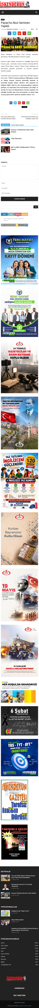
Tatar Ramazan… (16, 138)
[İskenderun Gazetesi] (19, 5)
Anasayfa (3, 16)
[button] (36, 12)
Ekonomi (3, 959)
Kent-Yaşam (4, 945)
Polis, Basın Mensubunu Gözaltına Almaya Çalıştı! (8, 117)
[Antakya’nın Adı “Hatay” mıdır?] (5, 913)
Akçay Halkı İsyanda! (17, 919)
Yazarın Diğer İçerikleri (17, 125)
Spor (2, 951)
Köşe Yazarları (5, 954)
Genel (8, 16)
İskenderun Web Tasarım (25, 1006)
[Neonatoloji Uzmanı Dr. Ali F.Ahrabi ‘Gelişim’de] (5, 887)
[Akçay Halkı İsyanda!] (5, 922)
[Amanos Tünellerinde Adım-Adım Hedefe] (5, 132)
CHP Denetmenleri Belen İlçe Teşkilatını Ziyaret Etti (29, 117)
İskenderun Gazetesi (12, 29)
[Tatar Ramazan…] (5, 140)
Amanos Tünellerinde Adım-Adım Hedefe (23, 893)
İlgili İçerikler (5, 125)
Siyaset (3, 956)
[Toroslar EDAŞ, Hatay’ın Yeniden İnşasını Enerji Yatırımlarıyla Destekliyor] (5, 878)
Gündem (3, 948)
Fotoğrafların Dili (6, 965)
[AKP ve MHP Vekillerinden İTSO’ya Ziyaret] (5, 149)
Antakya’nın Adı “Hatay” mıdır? (20, 911)
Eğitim (3, 962)
